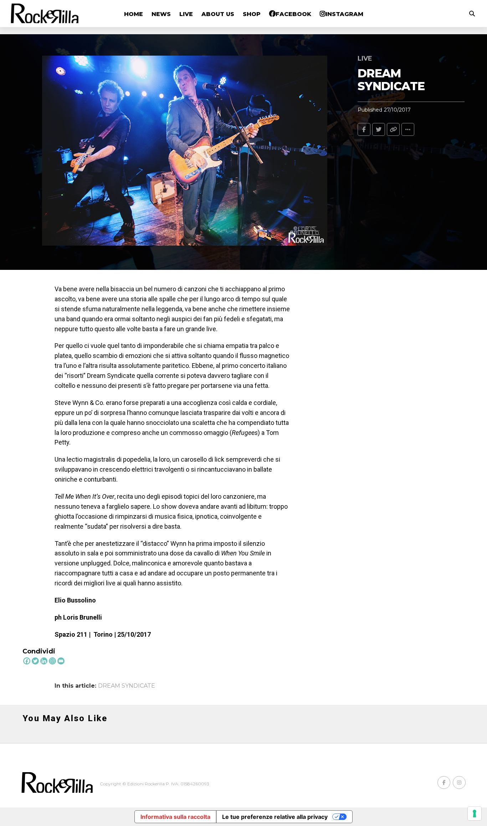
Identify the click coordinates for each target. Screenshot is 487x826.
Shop (252, 14)
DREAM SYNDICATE (126, 686)
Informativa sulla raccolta (175, 816)
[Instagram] (52, 661)
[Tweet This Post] (378, 129)
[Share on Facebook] (364, 129)
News (161, 14)
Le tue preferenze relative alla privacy (275, 816)
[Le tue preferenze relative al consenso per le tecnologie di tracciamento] (474, 813)
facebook (293, 14)
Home (133, 14)
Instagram (344, 14)
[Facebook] (26, 661)
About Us (217, 14)
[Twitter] (35, 661)
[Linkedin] (43, 661)
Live (186, 14)
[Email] (61, 661)
